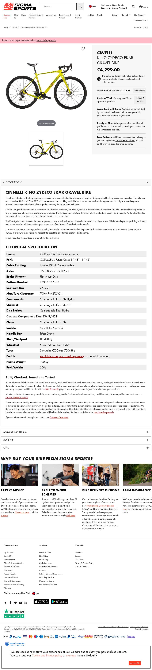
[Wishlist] (133, 6)
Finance (42, 570)
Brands (99, 15)
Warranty (7, 588)
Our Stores (79, 559)
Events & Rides (45, 552)
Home (6, 27)
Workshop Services (46, 577)
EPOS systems (78, 629)
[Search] (80, 6)
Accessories (51, 15)
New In (16, 16)
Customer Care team (59, 417)
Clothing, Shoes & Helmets (36, 16)
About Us (79, 545)
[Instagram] (25, 603)
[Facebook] (10, 603)
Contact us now (22, 512)
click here (70, 515)
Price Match (8, 570)
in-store (4, 515)
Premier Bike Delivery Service (100, 505)
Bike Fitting (43, 556)
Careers (78, 556)
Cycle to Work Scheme (48, 566)
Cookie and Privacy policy (47, 655)
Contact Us (8, 556)
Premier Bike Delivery (125, 140)
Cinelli (14, 27)
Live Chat (25, 593)
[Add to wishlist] (82, 48)
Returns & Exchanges (12, 581)
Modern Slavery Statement (139, 627)
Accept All (134, 663)
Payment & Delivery (11, 566)
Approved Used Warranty (14, 584)
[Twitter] (15, 603)
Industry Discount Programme (50, 573)
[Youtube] (20, 603)
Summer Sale (7, 16)
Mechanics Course (46, 581)
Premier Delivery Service (16, 397)
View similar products (46, 40)
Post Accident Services (48, 584)
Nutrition (90, 15)
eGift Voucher (9, 559)
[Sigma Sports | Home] (20, 6)
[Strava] (5, 603)
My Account (8, 552)
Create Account (119, 7)
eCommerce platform (64, 629)
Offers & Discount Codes (13, 563)
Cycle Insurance (45, 563)
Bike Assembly (52, 389)
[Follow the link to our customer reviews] (17, 613)
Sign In (104, 7)
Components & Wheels (65, 16)
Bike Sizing (43, 559)
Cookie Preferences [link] (141, 629)
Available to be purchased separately (62, 356)
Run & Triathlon (78, 16)
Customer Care (11, 545)
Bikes (23, 15)
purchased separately (104, 412)
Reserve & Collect (11, 577)
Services (43, 545)
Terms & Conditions (82, 566)
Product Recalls (10, 573)
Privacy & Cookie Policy (84, 563)
